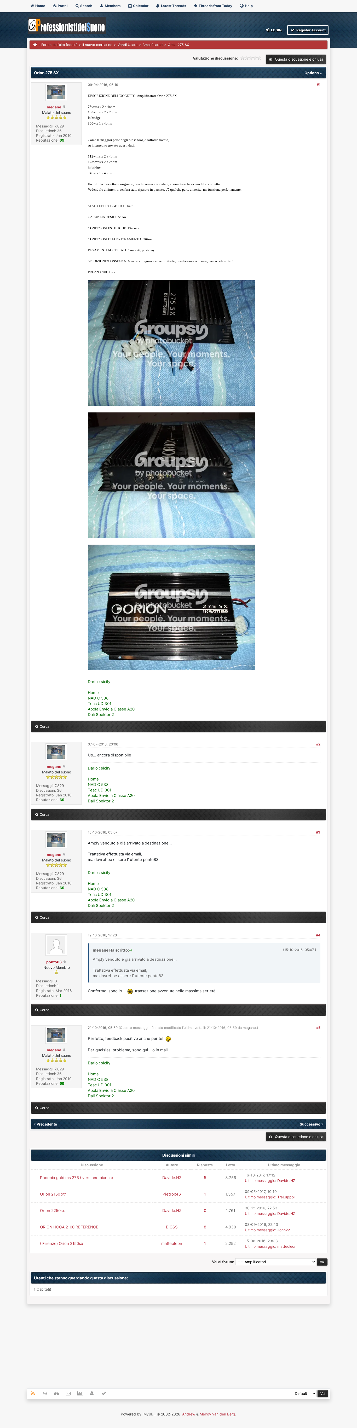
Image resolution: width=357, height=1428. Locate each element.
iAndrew (188, 1414)
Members (112, 6)
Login (276, 30)
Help (248, 6)
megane (54, 107)
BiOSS (172, 1227)
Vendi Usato (127, 45)
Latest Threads (173, 6)
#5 (318, 1027)
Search (85, 6)
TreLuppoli (286, 1197)
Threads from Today (215, 6)
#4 (318, 935)
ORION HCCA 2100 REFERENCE (69, 1227)
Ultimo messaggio (260, 1180)
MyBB (148, 1414)
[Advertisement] (178, 1343)
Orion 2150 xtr (53, 1194)
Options (312, 73)
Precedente (47, 1124)
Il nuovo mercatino (97, 45)
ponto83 (54, 962)
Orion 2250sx (52, 1210)
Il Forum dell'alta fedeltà (58, 45)
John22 (283, 1230)
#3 (318, 832)
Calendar (140, 6)
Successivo (310, 1124)
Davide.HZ (171, 1177)
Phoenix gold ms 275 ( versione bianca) (76, 1177)
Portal (62, 6)
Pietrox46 (172, 1194)
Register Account (311, 30)
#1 (318, 85)
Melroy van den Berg (217, 1414)
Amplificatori (152, 45)
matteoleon (171, 1243)
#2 (318, 744)
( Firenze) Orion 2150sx (61, 1243)
